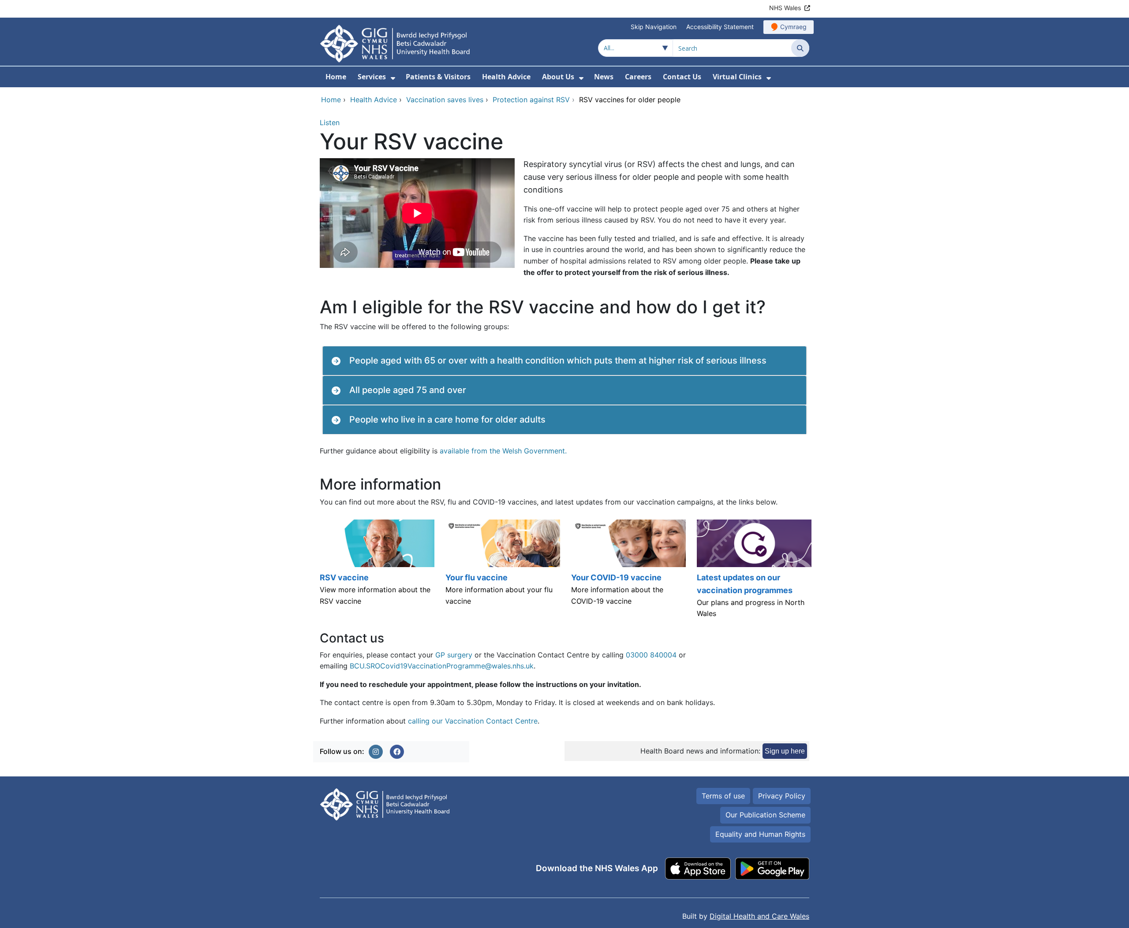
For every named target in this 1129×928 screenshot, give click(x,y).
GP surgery (453, 654)
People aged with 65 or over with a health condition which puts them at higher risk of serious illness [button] (557, 360)
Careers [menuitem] (638, 77)
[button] (375, 751)
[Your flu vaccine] (501, 573)
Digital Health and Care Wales (759, 916)
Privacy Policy (781, 795)
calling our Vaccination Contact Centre (473, 720)
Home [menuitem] (335, 77)
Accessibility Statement (720, 26)
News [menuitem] (603, 77)
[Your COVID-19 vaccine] (627, 573)
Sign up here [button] (785, 751)
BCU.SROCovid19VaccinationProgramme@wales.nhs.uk (442, 665)
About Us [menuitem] (558, 77)
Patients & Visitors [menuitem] (438, 77)
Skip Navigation (654, 26)
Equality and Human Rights (760, 834)
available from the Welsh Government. (503, 450)
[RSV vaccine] (376, 573)
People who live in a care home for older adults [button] (447, 419)
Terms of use (723, 795)
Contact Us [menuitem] (682, 77)
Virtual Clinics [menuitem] (737, 77)
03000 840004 (651, 654)
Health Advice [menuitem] (506, 77)
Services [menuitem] (372, 77)
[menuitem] (393, 78)
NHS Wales (785, 7)
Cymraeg (793, 26)
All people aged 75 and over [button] (407, 390)
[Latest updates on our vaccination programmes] (753, 573)
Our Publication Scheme (765, 814)
